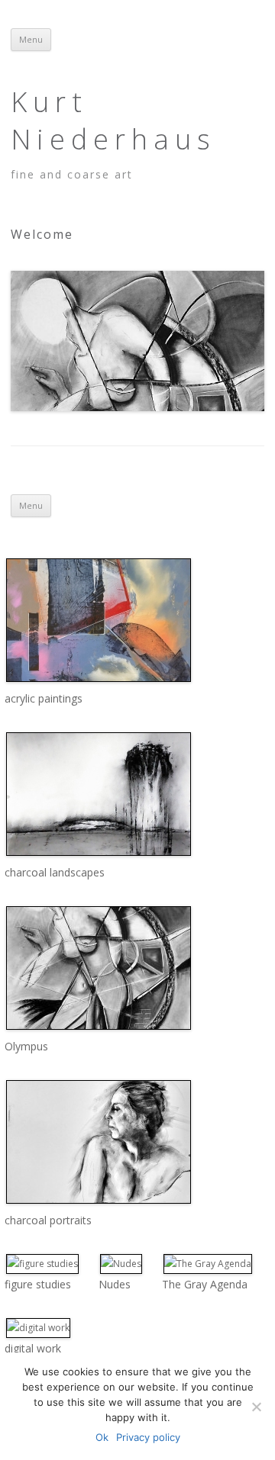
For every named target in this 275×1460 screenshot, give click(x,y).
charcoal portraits (48, 1220)
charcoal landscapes (55, 872)
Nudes (115, 1284)
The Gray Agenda (204, 1284)
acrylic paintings (43, 698)
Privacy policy (148, 1437)
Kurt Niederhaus (113, 120)
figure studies (38, 1284)
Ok (101, 1437)
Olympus (26, 1046)
